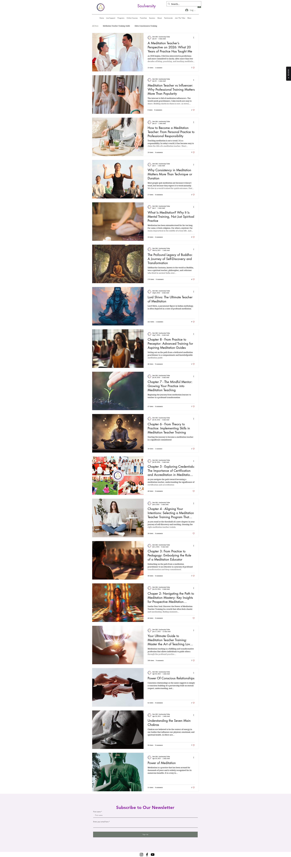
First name (97, 811)
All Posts (95, 26)
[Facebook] (147, 854)
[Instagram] (141, 854)
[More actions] (194, 37)
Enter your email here (101, 821)
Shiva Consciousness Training (146, 26)
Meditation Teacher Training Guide (116, 26)
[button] (120, 18)
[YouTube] (152, 854)
